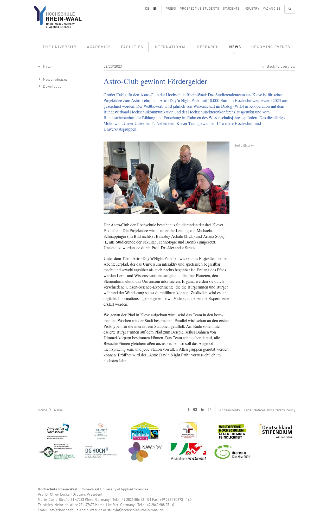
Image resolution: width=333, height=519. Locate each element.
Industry (251, 8)
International (170, 47)
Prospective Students (199, 8)
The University (59, 47)
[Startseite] (62, 17)
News (235, 47)
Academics (99, 47)
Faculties (132, 47)
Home (42, 410)
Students (231, 8)
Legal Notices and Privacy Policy (269, 410)
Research (208, 47)
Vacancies (271, 8)
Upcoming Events (270, 47)
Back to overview (281, 66)
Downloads (52, 86)
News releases (55, 79)
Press (171, 8)
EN (155, 8)
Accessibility (229, 410)
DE (147, 8)
